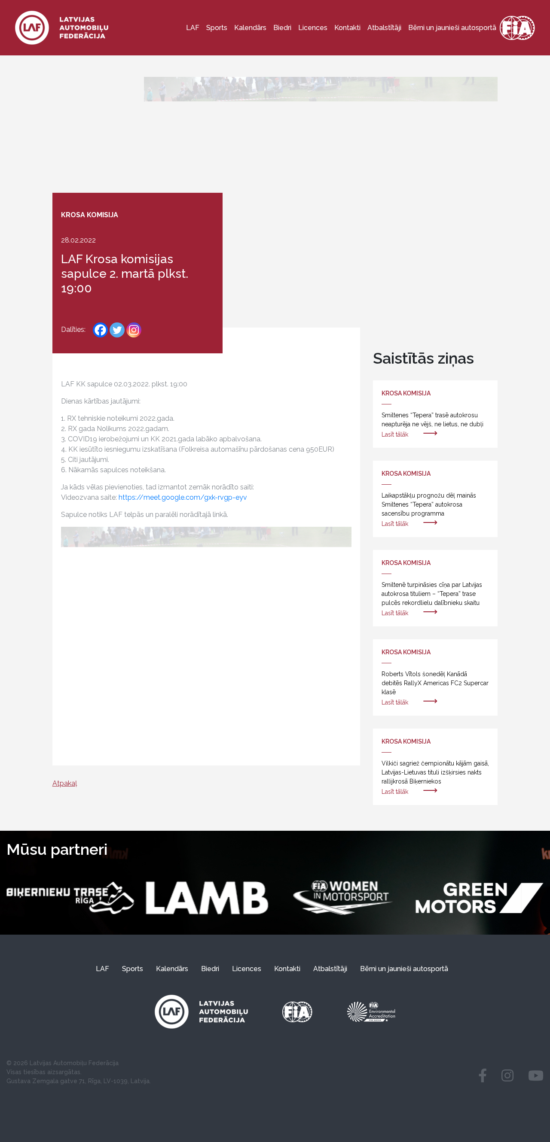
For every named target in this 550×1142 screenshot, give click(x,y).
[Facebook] (100, 329)
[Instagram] (133, 329)
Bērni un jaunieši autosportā (452, 28)
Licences (312, 28)
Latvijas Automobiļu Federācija (74, 1063)
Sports (216, 28)
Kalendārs (250, 28)
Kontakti (347, 28)
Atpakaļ (64, 783)
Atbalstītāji (384, 28)
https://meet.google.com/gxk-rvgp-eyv (183, 497)
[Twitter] (117, 329)
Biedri (282, 28)
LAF (192, 28)
